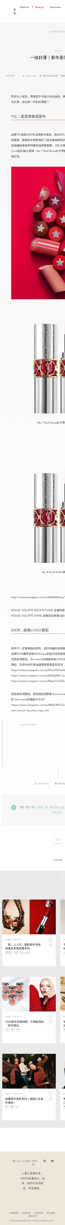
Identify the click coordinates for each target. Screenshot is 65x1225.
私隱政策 (26, 1213)
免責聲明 (38, 1213)
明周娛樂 (14, 1213)
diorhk (40, 807)
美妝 (16, 952)
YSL (46, 807)
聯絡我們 (32, 1216)
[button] (25, 1161)
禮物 (12, 1106)
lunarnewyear (24, 952)
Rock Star (57, 812)
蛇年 (13, 1029)
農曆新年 (9, 952)
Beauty (58, 50)
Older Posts (58, 1147)
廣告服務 (51, 1212)
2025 (7, 1029)
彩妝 (18, 1029)
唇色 (28, 807)
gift (17, 1106)
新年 (33, 807)
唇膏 (22, 807)
